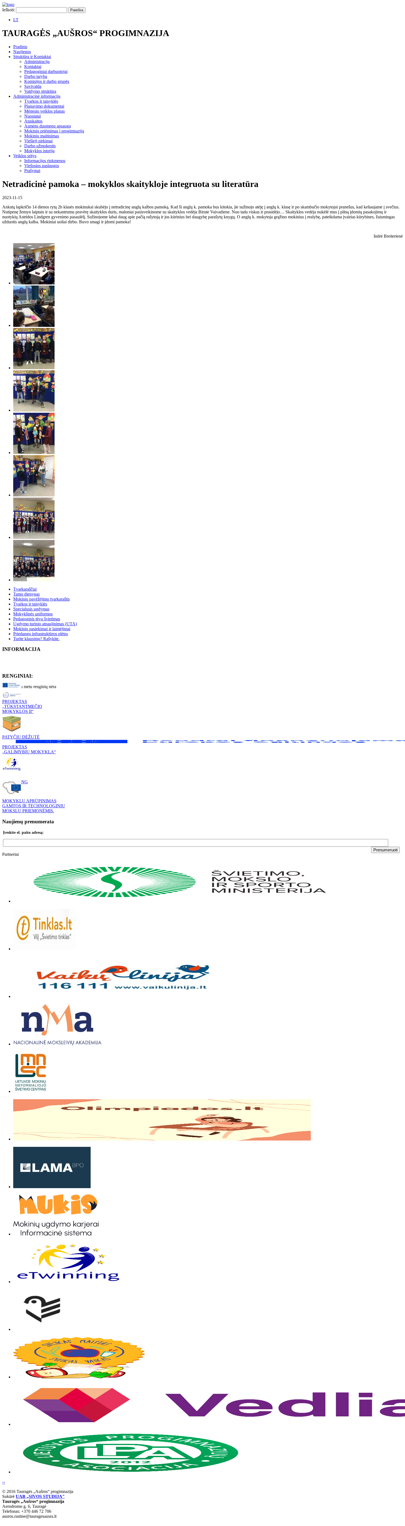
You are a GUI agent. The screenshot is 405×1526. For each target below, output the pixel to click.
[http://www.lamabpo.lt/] (52, 1186)
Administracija (37, 61)
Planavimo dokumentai (44, 106)
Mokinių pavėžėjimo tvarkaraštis (41, 599)
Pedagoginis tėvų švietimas (36, 619)
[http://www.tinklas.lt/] (44, 948)
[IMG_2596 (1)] (34, 325)
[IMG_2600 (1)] (34, 367)
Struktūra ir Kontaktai (32, 56)
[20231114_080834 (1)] (34, 283)
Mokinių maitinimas (41, 136)
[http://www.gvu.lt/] (57, 1044)
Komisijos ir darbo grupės (46, 81)
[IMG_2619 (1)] (34, 579)
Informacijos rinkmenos (44, 160)
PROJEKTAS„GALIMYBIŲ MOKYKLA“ (29, 749)
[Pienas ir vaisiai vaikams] (79, 1377)
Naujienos (22, 51)
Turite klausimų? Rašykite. (36, 638)
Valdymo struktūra (40, 91)
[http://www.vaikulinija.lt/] (123, 996)
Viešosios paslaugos (41, 165)
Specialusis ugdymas (31, 609)
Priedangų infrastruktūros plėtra (40, 633)
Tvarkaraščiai (25, 589)
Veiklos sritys (24, 155)
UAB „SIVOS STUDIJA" (40, 1496)
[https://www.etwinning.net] (68, 1281)
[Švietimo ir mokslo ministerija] (181, 901)
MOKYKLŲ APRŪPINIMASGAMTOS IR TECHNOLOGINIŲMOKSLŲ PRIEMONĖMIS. (33, 806)
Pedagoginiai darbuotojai (46, 71)
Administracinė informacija (36, 96)
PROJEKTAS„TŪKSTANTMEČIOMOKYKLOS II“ (22, 706)
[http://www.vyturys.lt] (39, 1329)
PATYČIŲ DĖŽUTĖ (21, 737)
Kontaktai (32, 66)
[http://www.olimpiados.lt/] (162, 1139)
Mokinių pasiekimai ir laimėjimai (41, 628)
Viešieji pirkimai (38, 141)
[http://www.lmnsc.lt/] (30, 1091)
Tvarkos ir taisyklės (41, 101)
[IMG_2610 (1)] (34, 495)
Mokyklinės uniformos (33, 614)
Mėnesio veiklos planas (44, 111)
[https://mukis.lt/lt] (56, 1234)
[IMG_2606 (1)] (34, 452)
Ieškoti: (8, 9)
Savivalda (32, 86)
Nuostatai (32, 116)
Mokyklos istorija (39, 150)
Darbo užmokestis (40, 145)
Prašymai (32, 170)
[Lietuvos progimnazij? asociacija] (130, 1472)
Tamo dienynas (26, 594)
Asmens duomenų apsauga (47, 126)
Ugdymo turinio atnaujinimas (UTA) (45, 623)
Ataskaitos (33, 121)
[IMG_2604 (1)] (34, 410)
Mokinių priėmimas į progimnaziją (54, 131)
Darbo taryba (35, 76)
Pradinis (20, 46)
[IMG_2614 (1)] (34, 537)
